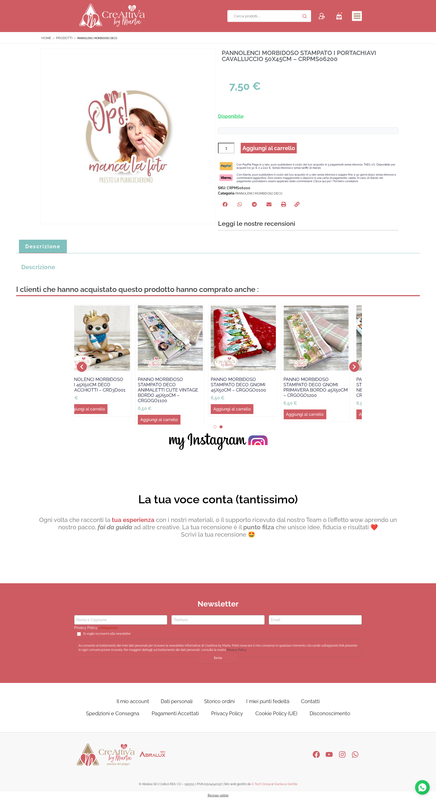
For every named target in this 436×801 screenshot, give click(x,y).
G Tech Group (261, 786)
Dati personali (177, 704)
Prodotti (64, 38)
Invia (218, 660)
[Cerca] (304, 16)
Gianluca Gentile (285, 786)
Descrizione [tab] (43, 246)
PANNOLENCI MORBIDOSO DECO (258, 193)
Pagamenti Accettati (175, 716)
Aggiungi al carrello (268, 148)
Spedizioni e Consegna (112, 716)
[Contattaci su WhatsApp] (422, 787)
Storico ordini (219, 704)
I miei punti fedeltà (267, 704)
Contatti (310, 704)
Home (46, 38)
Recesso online (218, 797)
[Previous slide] (82, 368)
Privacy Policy (236, 652)
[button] (357, 16)
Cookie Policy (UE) (276, 716)
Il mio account (133, 704)
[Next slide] (354, 368)
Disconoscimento (330, 716)
